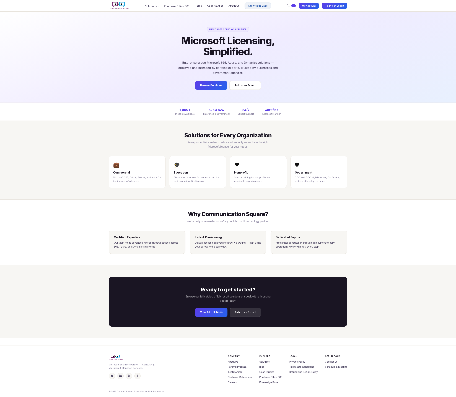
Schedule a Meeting (336, 366)
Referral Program (237, 366)
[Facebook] (112, 376)
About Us (234, 5)
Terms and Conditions (301, 366)
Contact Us (331, 361)
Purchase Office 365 (176, 6)
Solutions (151, 6)
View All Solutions (211, 312)
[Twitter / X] (129, 376)
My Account (309, 5)
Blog (199, 5)
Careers (232, 382)
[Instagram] (137, 376)
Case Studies (215, 5)
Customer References (240, 377)
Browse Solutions (211, 85)
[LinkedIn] (120, 376)
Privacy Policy (297, 361)
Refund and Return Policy (303, 372)
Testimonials (235, 372)
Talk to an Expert (334, 5)
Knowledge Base (258, 5)
